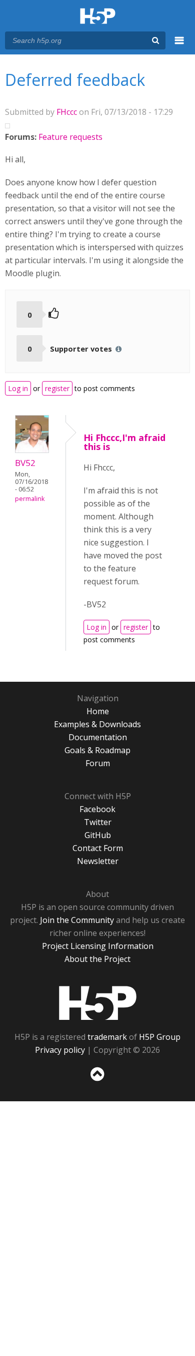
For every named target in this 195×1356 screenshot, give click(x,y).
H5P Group (159, 1036)
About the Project (97, 958)
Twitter (98, 822)
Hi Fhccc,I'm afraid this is (125, 442)
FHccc (66, 111)
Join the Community (77, 919)
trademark (107, 1036)
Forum (98, 763)
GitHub (97, 835)
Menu (179, 45)
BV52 (25, 462)
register (57, 388)
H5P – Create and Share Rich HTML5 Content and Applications (98, 16)
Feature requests (70, 136)
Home (97, 711)
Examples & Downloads (97, 724)
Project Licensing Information (98, 945)
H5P (98, 1002)
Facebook (98, 809)
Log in (18, 388)
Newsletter (97, 861)
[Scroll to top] (97, 1081)
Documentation (97, 737)
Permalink (29, 498)
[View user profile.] (32, 450)
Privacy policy (60, 1049)
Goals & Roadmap (97, 750)
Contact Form (97, 848)
